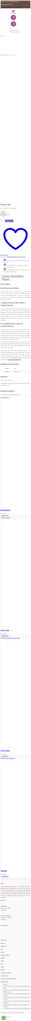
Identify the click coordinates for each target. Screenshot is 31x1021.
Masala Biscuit (5, 510)
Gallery (2, 966)
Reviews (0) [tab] (6, 279)
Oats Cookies (5, 750)
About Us (3, 943)
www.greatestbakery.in (15, 359)
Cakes (2, 961)
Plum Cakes (7, 54)
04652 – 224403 (14, 924)
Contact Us (3, 946)
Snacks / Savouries (5, 955)
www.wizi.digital (13, 1016)
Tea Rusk (4, 871)
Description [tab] (6, 276)
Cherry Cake (5, 630)
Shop (2, 949)
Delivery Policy (4, 981)
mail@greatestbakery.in (6, 7)
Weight (3, 211)
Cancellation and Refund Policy (8, 978)
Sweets (2, 952)
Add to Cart (5, 515)
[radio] (3, 214)
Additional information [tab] (17, 276)
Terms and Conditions (6, 972)
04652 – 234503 (5, 924)
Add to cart (9, 221)
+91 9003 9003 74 (17, 7)
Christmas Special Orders (13, 256)
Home (2, 54)
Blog (2, 964)
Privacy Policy (4, 975)
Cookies (3, 958)
